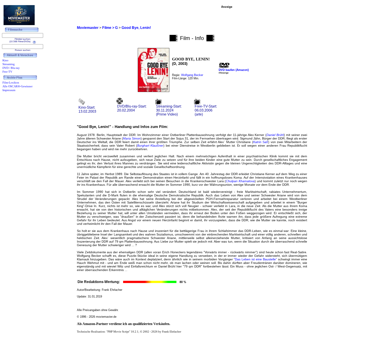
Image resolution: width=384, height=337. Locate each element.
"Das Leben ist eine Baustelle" (255, 259)
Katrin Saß (260, 142)
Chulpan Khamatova (240, 181)
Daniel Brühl (275, 135)
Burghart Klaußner (150, 145)
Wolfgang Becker (192, 75)
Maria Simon (132, 138)
